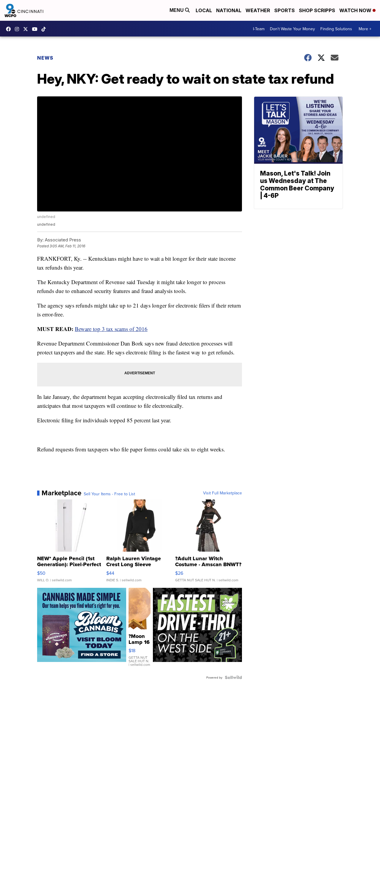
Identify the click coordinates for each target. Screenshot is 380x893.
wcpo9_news (18, 29)
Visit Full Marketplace (222, 493)
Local (204, 10)
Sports (284, 10)
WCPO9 (10, 29)
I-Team (259, 29)
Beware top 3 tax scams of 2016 (111, 328)
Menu (177, 10)
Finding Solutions (336, 29)
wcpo (27, 29)
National (228, 10)
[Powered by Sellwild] (233, 677)
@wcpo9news (45, 29)
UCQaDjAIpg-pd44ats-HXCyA (36, 29)
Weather (258, 10)
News (45, 58)
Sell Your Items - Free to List (109, 494)
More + (365, 29)
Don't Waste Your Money (292, 29)
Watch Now (356, 10)
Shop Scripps (317, 10)
